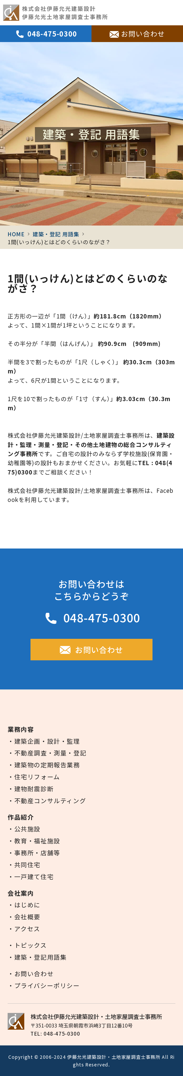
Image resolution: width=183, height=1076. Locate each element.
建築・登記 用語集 (56, 234)
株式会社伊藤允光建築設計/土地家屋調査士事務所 (76, 435)
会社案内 (70, 12)
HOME (16, 234)
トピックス (134, 12)
